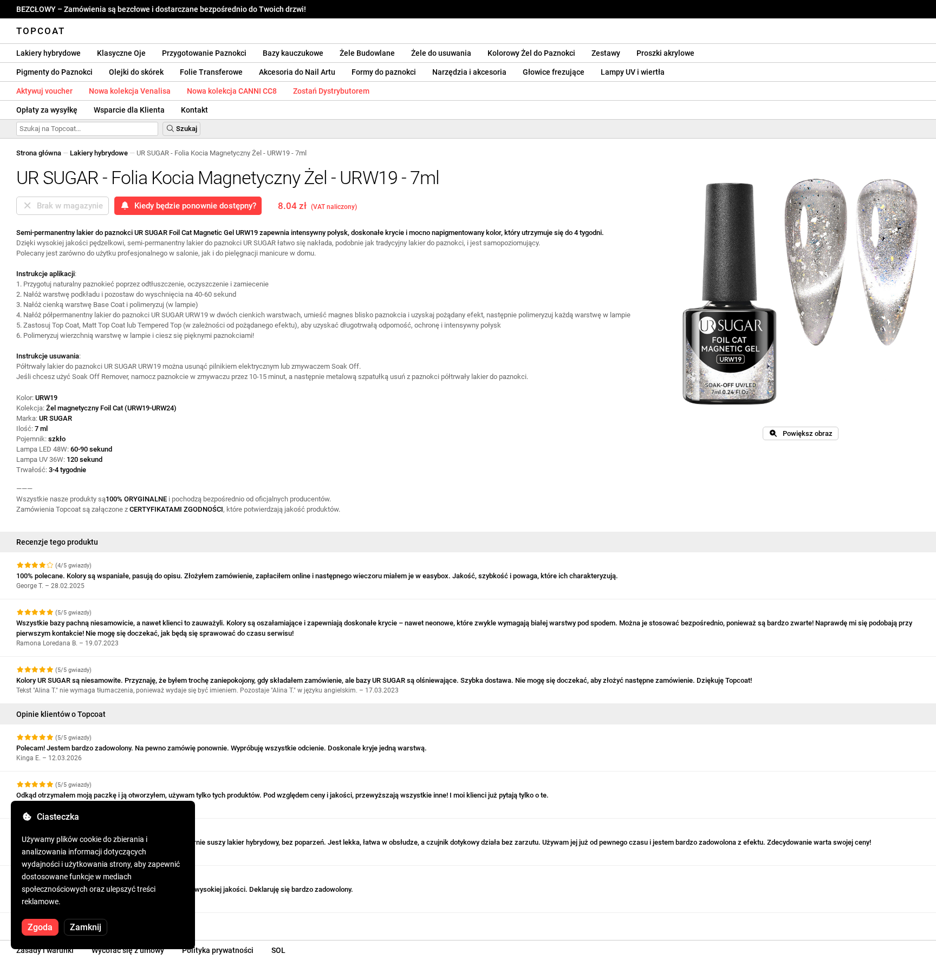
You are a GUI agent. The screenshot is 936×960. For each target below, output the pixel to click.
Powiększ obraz (805, 433)
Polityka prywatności (217, 950)
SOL (278, 950)
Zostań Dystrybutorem (331, 91)
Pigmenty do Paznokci (54, 72)
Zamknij (85, 927)
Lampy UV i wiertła (633, 72)
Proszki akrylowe (665, 53)
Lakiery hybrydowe (48, 53)
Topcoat (40, 30)
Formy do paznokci (384, 72)
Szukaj (185, 129)
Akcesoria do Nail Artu (297, 72)
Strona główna (38, 153)
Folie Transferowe (211, 72)
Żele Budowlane (367, 53)
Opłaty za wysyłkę (46, 110)
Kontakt (194, 110)
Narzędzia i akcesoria (469, 72)
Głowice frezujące (553, 72)
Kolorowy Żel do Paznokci (531, 53)
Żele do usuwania (441, 53)
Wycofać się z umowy (128, 950)
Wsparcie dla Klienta (129, 110)
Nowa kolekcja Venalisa (130, 91)
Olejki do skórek (136, 72)
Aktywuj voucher (44, 91)
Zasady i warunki (45, 950)
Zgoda (40, 927)
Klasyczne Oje (121, 53)
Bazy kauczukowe (293, 53)
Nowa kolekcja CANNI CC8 (232, 91)
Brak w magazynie (67, 206)
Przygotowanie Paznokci (204, 53)
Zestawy (606, 53)
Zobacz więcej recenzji (53, 922)
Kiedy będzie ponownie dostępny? (193, 206)
